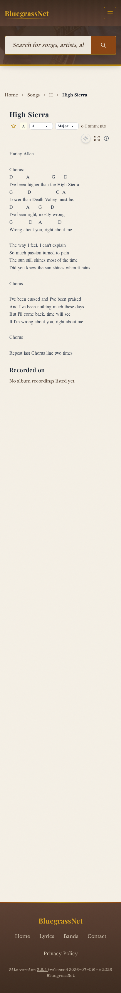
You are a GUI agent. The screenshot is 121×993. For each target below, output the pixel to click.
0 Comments (93, 126)
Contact (97, 936)
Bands (70, 936)
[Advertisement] (60, 77)
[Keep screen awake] (85, 138)
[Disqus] (60, 661)
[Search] (103, 45)
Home (22, 936)
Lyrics (46, 936)
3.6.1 (42, 970)
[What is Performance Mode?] (106, 138)
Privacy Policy (60, 953)
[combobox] (48, 45)
